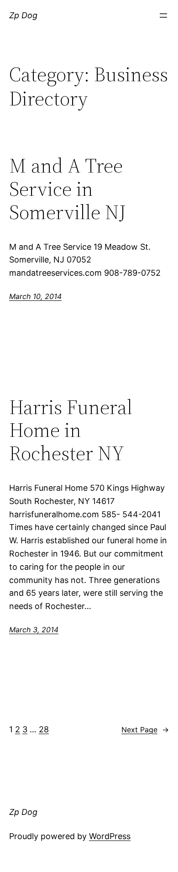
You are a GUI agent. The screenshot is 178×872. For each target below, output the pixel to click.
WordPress (110, 836)
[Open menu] (163, 15)
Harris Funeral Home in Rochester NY (70, 430)
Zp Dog (23, 15)
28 (44, 729)
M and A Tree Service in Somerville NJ (67, 189)
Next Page (145, 729)
